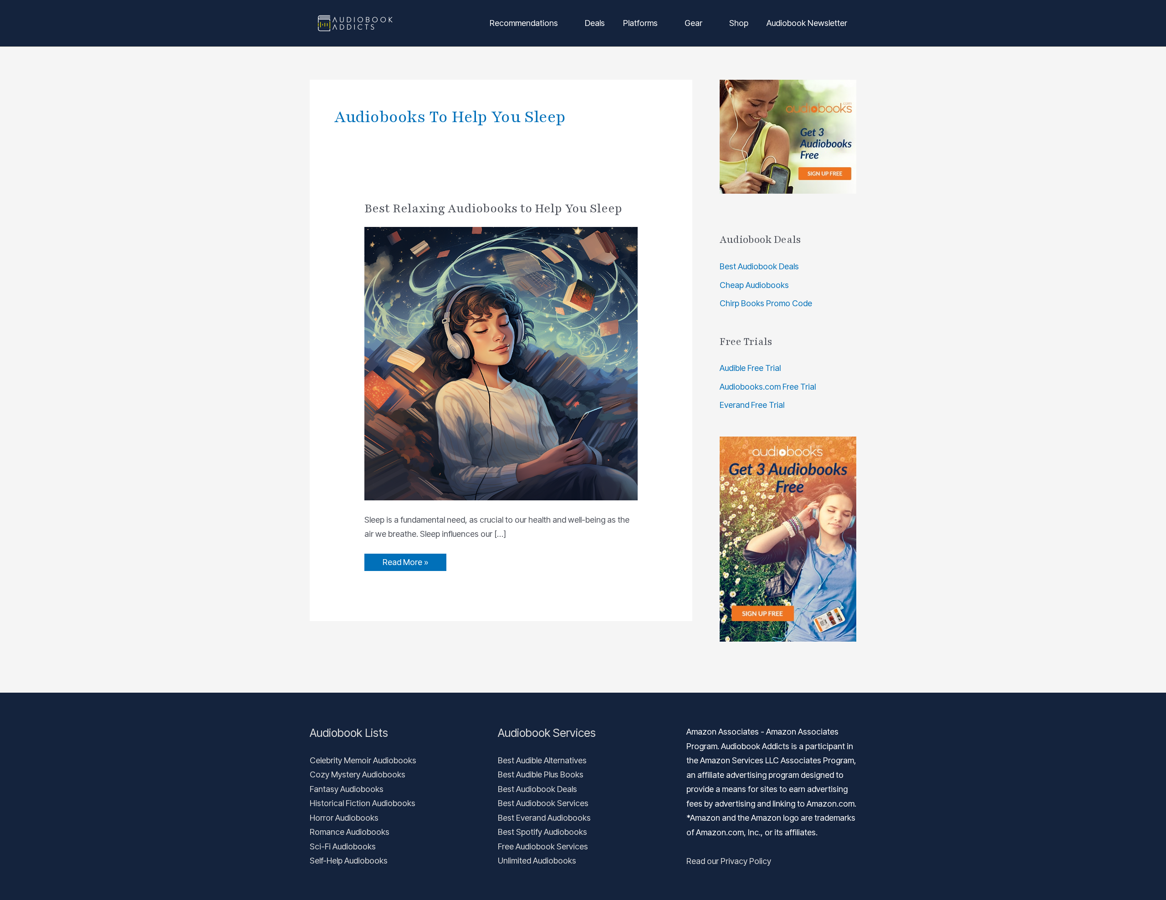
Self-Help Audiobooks (349, 860)
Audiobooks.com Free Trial (768, 386)
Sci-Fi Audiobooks (343, 846)
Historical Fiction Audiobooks (362, 803)
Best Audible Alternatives (542, 760)
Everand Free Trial (752, 405)
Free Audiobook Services (543, 846)
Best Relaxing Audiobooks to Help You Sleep (493, 208)
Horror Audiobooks (344, 818)
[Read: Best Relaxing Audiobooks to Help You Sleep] (501, 362)
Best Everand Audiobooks (544, 818)
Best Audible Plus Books (540, 774)
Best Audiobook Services (543, 803)
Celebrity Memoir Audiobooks (363, 760)
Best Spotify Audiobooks (542, 832)
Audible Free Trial (750, 368)
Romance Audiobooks (349, 832)
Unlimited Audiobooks (537, 860)
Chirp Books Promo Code (766, 303)
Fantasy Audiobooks (347, 789)
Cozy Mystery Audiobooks (357, 774)
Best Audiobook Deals (759, 266)
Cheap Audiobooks (754, 285)
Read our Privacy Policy (728, 861)
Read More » (405, 560)
